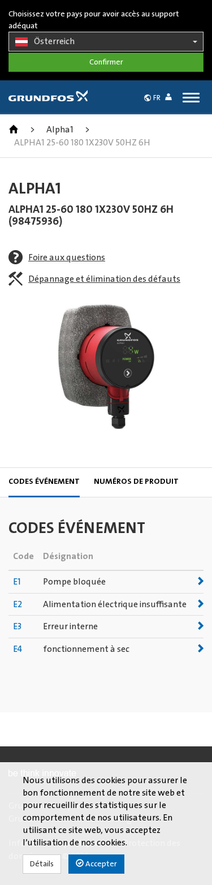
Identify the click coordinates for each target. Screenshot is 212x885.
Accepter (100, 864)
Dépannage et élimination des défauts (104, 279)
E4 (17, 649)
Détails (42, 864)
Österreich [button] (54, 41)
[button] (170, 98)
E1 (17, 582)
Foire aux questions (66, 257)
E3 (17, 626)
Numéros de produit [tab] (136, 481)
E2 (17, 604)
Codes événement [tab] (44, 481)
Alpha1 (59, 129)
